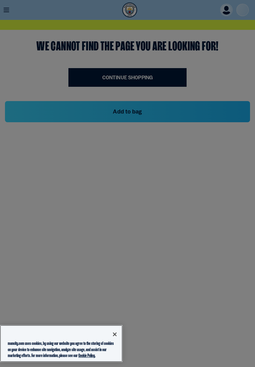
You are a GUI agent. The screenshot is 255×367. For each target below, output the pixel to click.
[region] (61, 343)
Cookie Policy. (86, 355)
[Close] (115, 334)
